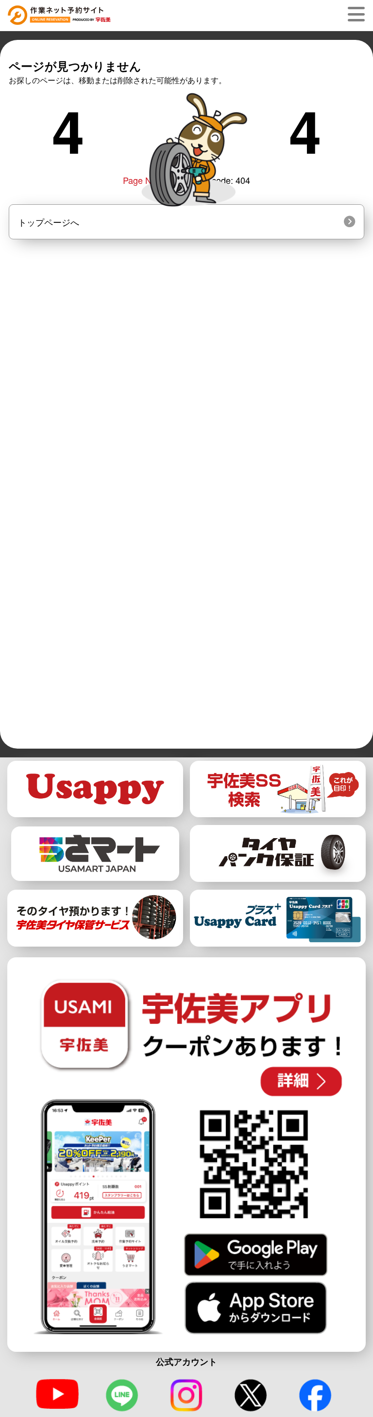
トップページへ (48, 221)
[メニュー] (358, 14)
